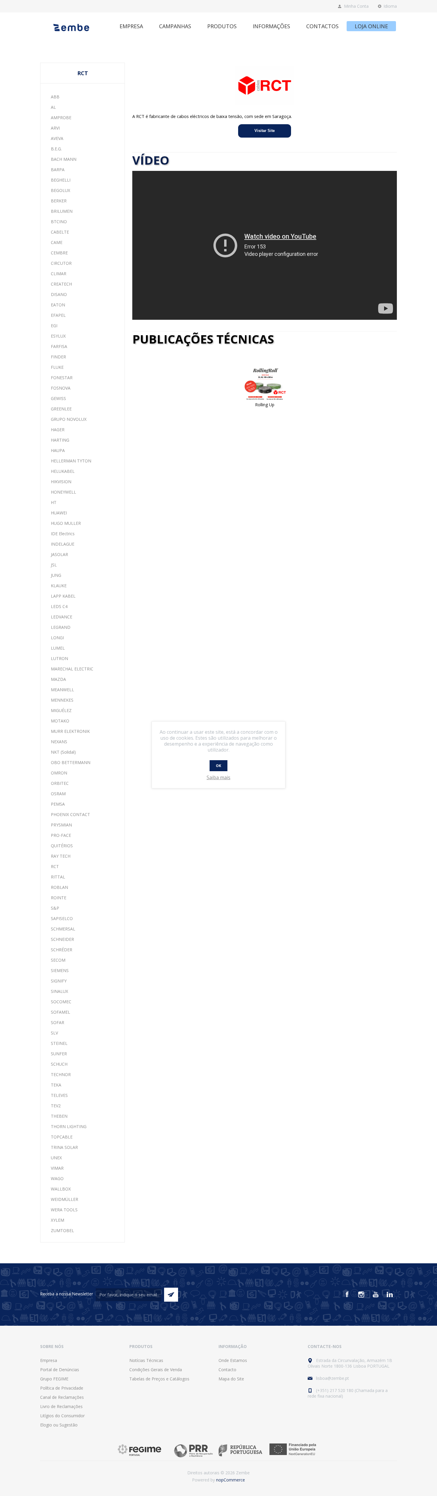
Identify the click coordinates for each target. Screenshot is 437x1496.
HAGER (58, 429)
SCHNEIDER (62, 939)
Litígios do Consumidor (62, 1415)
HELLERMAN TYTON (71, 461)
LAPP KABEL (63, 596)
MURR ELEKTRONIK (70, 731)
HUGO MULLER (66, 523)
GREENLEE (61, 409)
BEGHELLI (60, 180)
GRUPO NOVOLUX (69, 419)
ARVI (55, 128)
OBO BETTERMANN (70, 762)
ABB (55, 97)
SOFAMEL (60, 1012)
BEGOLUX (60, 190)
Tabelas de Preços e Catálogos (159, 1379)
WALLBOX (61, 1189)
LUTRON (59, 658)
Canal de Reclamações (62, 1397)
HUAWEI (59, 513)
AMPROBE (61, 117)
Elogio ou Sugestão (59, 1425)
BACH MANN (63, 159)
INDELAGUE (62, 544)
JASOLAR (59, 554)
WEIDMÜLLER (64, 1199)
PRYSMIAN (61, 825)
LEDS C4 (59, 606)
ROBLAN (59, 887)
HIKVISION (61, 481)
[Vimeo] (389, 1294)
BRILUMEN (62, 211)
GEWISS (58, 398)
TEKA (56, 1085)
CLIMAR (58, 273)
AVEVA (57, 138)
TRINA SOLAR (64, 1147)
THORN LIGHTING (69, 1126)
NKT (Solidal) (63, 752)
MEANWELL (62, 689)
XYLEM (57, 1220)
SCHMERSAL (63, 929)
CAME (56, 242)
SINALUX (59, 991)
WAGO (57, 1178)
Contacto (227, 1369)
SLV (54, 1033)
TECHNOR (61, 1074)
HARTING (60, 440)
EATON (58, 305)
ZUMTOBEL (62, 1230)
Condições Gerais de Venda (155, 1369)
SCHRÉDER (61, 949)
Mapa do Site (231, 1379)
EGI (54, 325)
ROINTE (58, 897)
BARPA (58, 169)
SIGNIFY (59, 981)
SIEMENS (60, 970)
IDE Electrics (63, 533)
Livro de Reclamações (61, 1406)
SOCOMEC (61, 1001)
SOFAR (57, 1022)
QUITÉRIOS (62, 845)
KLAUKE (59, 585)
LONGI (57, 637)
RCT (55, 866)
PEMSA (58, 804)
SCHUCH (59, 1064)
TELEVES (59, 1095)
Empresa (48, 1360)
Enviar (171, 1295)
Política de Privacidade (61, 1388)
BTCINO (59, 221)
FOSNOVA (60, 388)
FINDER (58, 357)
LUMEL (58, 648)
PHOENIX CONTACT (70, 814)
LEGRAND (60, 627)
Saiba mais (218, 777)
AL (53, 107)
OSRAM (58, 793)
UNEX (56, 1157)
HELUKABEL (63, 471)
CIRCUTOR (61, 263)
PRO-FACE (61, 835)
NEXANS (59, 741)
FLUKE (57, 367)
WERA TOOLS (64, 1209)
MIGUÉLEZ (61, 710)
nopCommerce (230, 1480)
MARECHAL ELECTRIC (72, 669)
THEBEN (59, 1116)
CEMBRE (59, 253)
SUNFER (59, 1053)
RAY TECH (60, 856)
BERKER (59, 201)
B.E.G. (56, 149)
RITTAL (58, 877)
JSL (54, 565)
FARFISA (59, 346)
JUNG (56, 575)
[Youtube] (375, 1294)
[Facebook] (347, 1294)
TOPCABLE (62, 1137)
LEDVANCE (61, 617)
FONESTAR (62, 377)
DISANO (59, 294)
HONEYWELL (63, 492)
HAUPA (58, 450)
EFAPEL (58, 315)
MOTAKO (60, 721)
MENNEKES (62, 700)
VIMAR (57, 1168)
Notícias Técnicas (146, 1360)
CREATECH (61, 284)
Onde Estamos (232, 1360)
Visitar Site (264, 130)
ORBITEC (60, 783)
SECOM (58, 960)
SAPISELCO (62, 918)
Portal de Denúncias (59, 1369)
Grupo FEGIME (54, 1379)
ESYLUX (58, 336)
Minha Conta (356, 6)
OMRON (59, 773)
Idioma (390, 6)
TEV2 (56, 1105)
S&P (55, 908)
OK (218, 765)
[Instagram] (361, 1294)
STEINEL (59, 1043)
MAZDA (58, 679)
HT (53, 502)
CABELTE (60, 232)
